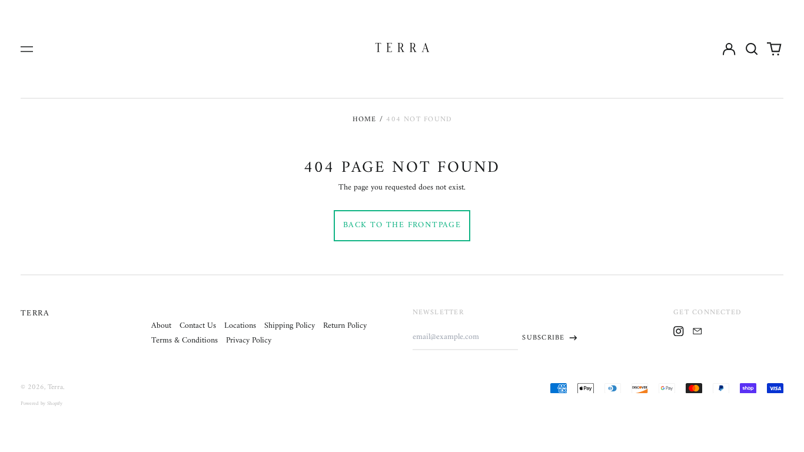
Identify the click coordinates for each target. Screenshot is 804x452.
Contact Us (198, 325)
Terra (35, 313)
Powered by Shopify (41, 403)
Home (365, 119)
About (161, 325)
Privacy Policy (248, 340)
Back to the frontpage (402, 225)
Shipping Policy (289, 325)
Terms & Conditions (184, 340)
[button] (751, 48)
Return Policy (345, 325)
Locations (240, 325)
